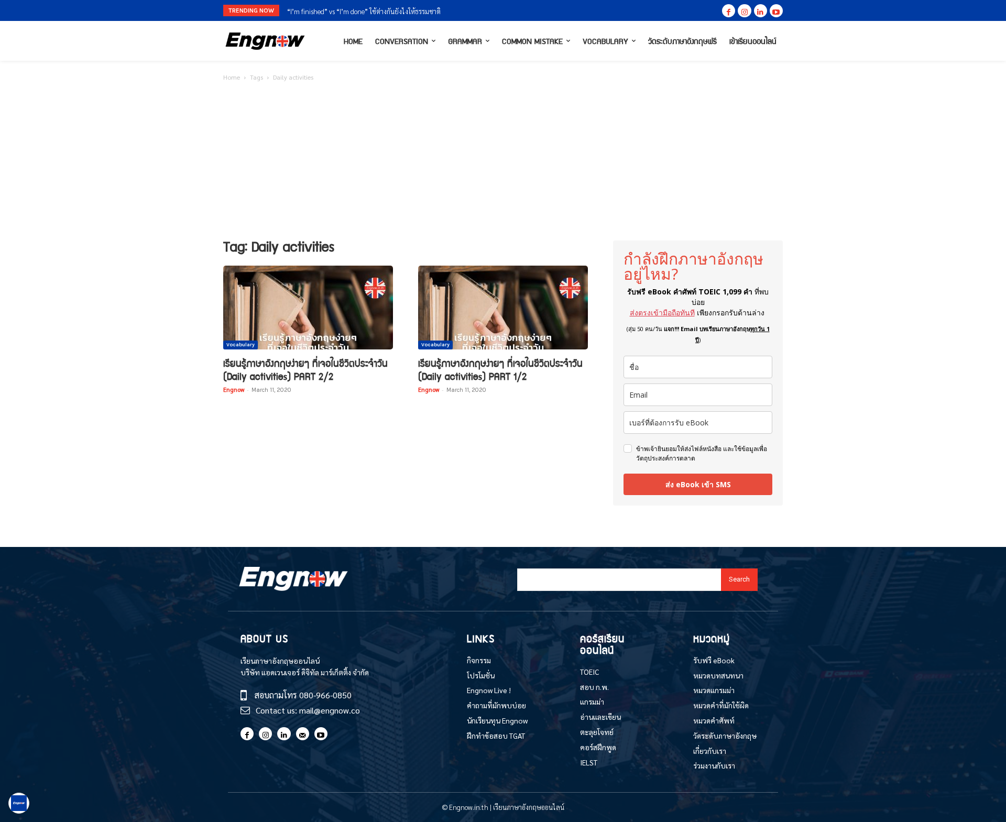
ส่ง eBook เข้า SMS (698, 484)
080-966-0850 (325, 694)
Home (231, 77)
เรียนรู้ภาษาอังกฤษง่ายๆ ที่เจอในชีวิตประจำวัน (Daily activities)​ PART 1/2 (500, 369)
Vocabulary (240, 345)
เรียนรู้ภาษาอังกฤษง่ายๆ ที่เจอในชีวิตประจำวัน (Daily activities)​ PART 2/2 (305, 369)
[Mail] (302, 733)
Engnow (233, 389)
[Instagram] (744, 10)
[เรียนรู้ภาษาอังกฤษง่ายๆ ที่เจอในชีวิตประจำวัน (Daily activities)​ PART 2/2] (308, 307)
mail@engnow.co (329, 710)
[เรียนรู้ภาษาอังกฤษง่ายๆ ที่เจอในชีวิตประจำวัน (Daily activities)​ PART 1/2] (503, 307)
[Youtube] (776, 10)
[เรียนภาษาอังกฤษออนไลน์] (265, 41)
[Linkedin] (760, 10)
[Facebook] (728, 10)
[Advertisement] (503, 162)
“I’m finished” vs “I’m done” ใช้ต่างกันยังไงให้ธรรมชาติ (364, 11)
